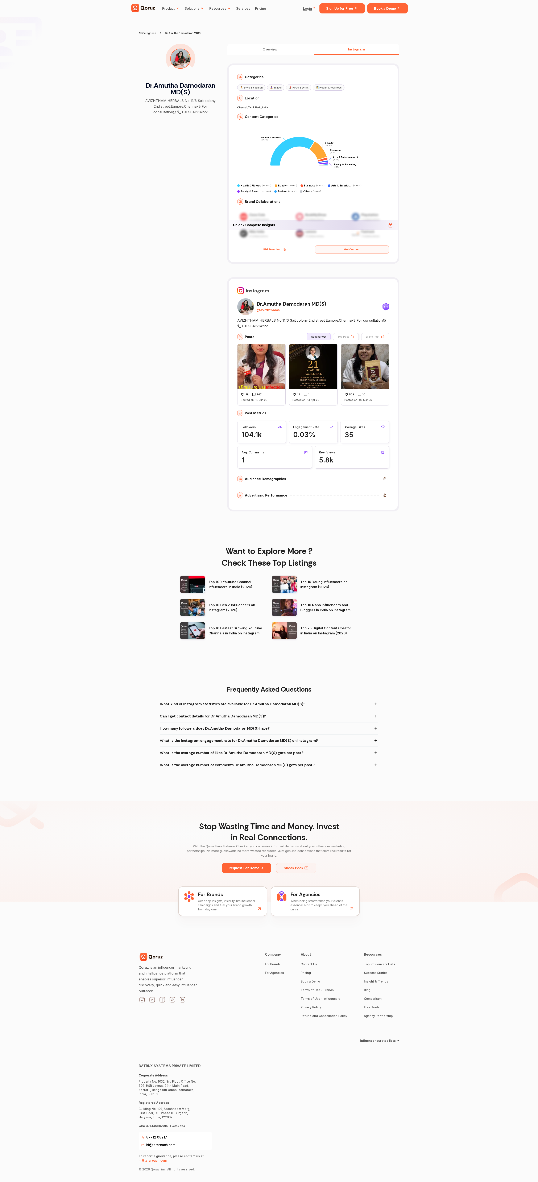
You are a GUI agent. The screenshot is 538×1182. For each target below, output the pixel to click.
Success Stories (376, 973)
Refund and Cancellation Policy (324, 1016)
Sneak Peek (293, 868)
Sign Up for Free (339, 8)
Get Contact (352, 249)
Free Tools (372, 1007)
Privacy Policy (311, 1007)
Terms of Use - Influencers (320, 998)
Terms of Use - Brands (317, 990)
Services (243, 8)
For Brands (273, 964)
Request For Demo (244, 868)
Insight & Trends (376, 981)
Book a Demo (385, 8)
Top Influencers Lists (379, 964)
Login (307, 8)
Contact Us (309, 964)
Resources (217, 8)
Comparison (373, 998)
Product (168, 8)
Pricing (260, 8)
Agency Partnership (378, 1016)
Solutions (192, 8)
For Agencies (274, 973)
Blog (367, 990)
